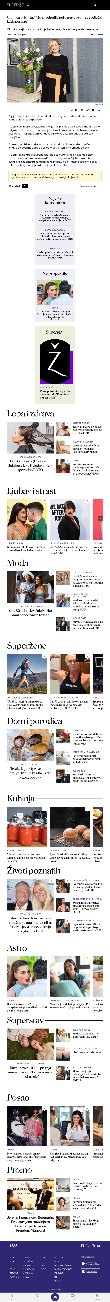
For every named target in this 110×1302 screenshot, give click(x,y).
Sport (12, 1261)
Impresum (58, 1261)
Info (12, 1257)
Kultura (27, 1257)
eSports (27, 1265)
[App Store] (90, 1271)
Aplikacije (58, 1273)
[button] (51, 319)
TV (42, 1261)
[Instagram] (93, 1245)
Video (43, 1257)
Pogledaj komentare (88, 186)
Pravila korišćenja (62, 1265)
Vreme (43, 1269)
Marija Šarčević (49, 387)
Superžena (28, 1261)
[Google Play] (90, 1264)
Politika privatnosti (63, 1269)
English (44, 1265)
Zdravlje (14, 1273)
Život (12, 1269)
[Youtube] (98, 1245)
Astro (55, 308)
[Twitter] (87, 1245)
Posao (10, 1150)
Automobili (28, 1273)
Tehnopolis (28, 1269)
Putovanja (15, 1277)
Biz (11, 1265)
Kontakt (58, 1281)
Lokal (26, 1277)
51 (25, 185)
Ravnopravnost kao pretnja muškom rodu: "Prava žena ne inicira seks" (55, 394)
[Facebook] (82, 1245)
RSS (55, 1277)
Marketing (58, 1257)
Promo (30, 1213)
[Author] (55, 361)
